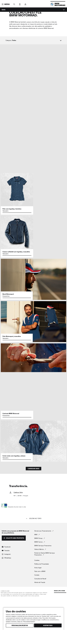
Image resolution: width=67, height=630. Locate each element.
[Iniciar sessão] (25, 3)
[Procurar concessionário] (20, 3)
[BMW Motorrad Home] (57, 4)
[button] (6, 4)
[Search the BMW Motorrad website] (14, 3)
